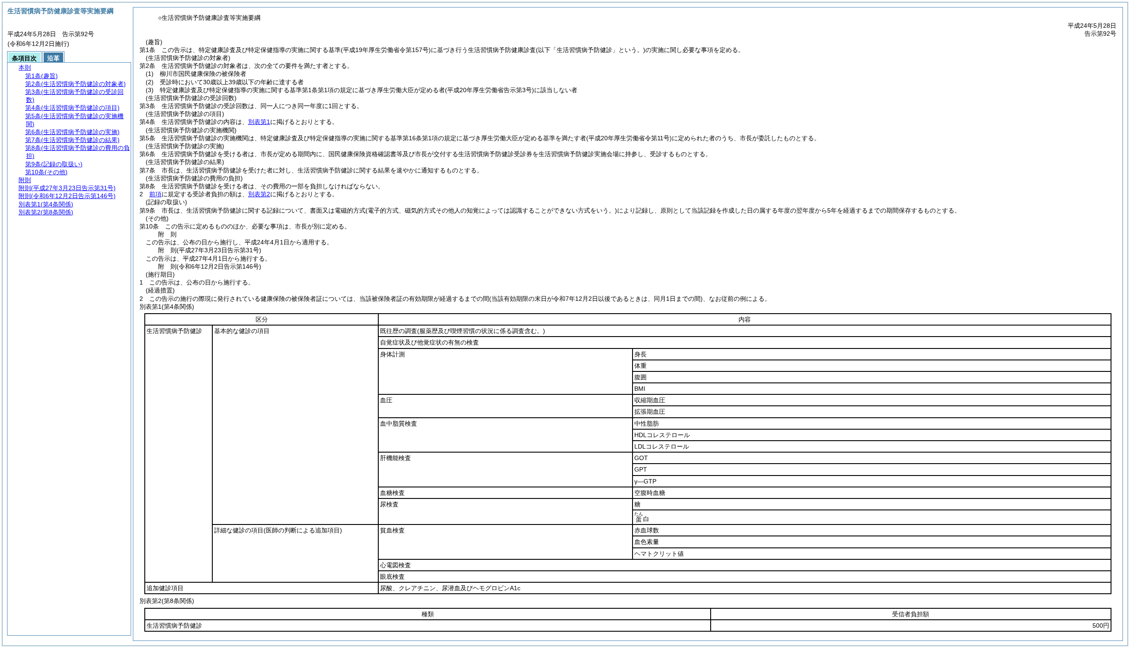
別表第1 (259, 121)
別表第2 (259, 194)
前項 (155, 194)
